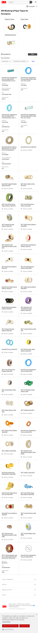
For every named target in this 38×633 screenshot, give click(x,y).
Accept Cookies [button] (24, 625)
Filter (32, 54)
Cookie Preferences (13, 606)
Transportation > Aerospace (19, 61)
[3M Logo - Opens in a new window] (3, 2)
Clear (33, 61)
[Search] (31, 2)
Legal (10, 604)
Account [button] (32, 6)
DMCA (27, 604)
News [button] (4, 584)
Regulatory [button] (7, 590)
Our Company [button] (7, 579)
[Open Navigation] (35, 2)
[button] (8, 629)
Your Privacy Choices (27, 605)
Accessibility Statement (15, 605)
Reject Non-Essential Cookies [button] (10, 625)
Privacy (14, 604)
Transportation (5, 61)
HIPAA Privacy (21, 604)
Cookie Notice (6, 622)
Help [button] (4, 595)
